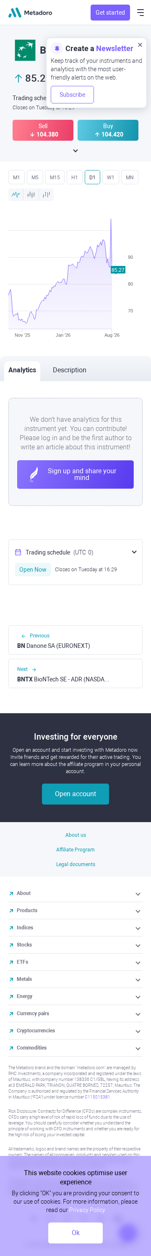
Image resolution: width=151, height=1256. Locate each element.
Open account (75, 794)
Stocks (24, 945)
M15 (55, 178)
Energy (24, 996)
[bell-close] (140, 44)
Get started (110, 12)
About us (75, 835)
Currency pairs (33, 1013)
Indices (25, 928)
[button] (139, 893)
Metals (24, 979)
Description (69, 370)
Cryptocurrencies (36, 1031)
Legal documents (75, 864)
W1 (111, 178)
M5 (35, 178)
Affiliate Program (75, 850)
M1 (16, 178)
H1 (74, 178)
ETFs (22, 962)
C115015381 (97, 1097)
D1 (92, 178)
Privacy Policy (87, 1210)
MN (130, 178)
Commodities (32, 1048)
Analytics (22, 370)
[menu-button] (140, 12)
